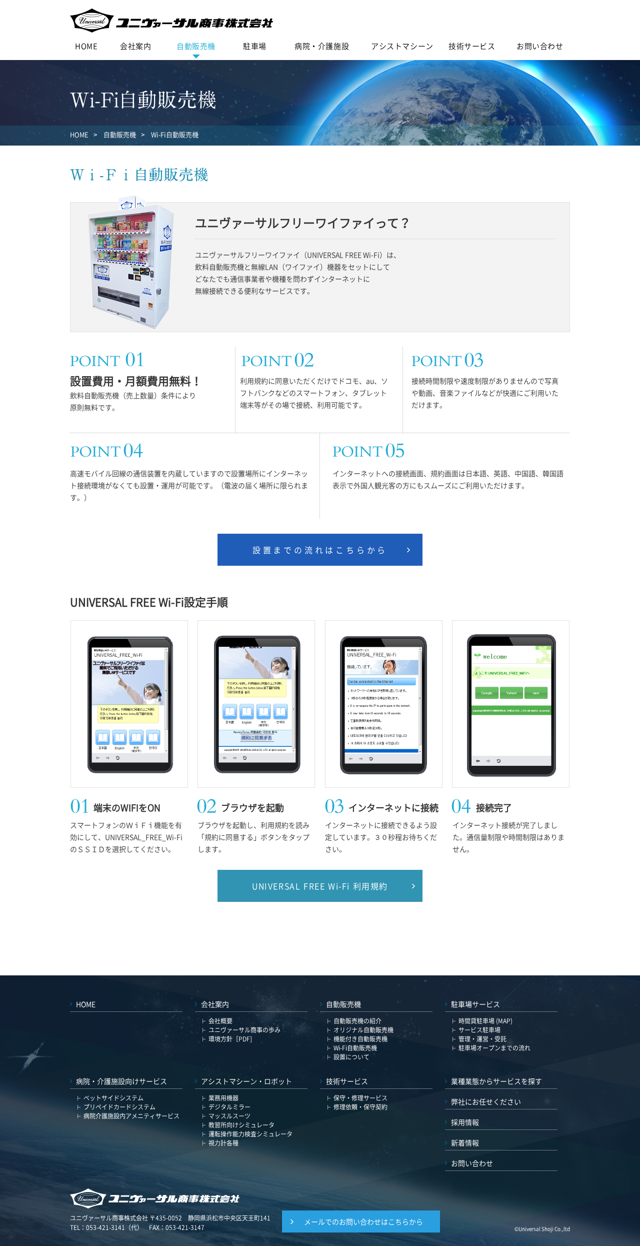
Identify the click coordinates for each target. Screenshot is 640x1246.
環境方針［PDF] (230, 1038)
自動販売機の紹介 (358, 1020)
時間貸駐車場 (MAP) (485, 1020)
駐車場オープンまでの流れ (494, 1047)
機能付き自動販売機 (361, 1038)
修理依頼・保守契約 (361, 1106)
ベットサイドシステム (114, 1097)
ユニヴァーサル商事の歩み (244, 1029)
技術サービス (472, 46)
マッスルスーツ (229, 1115)
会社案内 (135, 46)
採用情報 (465, 1122)
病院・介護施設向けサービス (121, 1081)
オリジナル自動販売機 (364, 1029)
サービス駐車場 (479, 1029)
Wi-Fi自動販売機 (355, 1047)
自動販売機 (196, 46)
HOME (86, 46)
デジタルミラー (229, 1106)
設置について (352, 1056)
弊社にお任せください (486, 1101)
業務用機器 (223, 1097)
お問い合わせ (540, 46)
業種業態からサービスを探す (496, 1081)
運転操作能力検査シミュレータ (250, 1133)
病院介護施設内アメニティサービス (132, 1115)
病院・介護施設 (321, 46)
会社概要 (220, 1020)
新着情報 (465, 1142)
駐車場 (254, 46)
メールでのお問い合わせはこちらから (363, 1221)
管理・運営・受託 (482, 1038)
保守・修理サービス (361, 1097)
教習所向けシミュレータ (241, 1124)
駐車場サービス (475, 1004)
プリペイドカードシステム (120, 1106)
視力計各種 (223, 1142)
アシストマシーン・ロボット (246, 1081)
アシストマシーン (402, 46)
